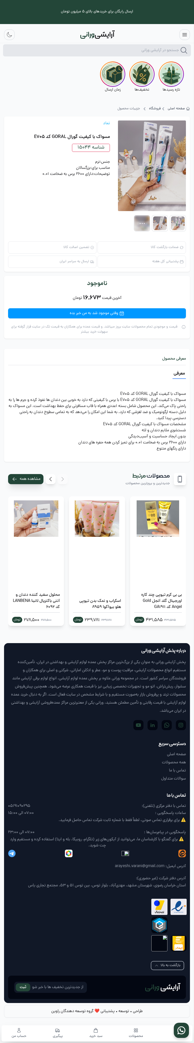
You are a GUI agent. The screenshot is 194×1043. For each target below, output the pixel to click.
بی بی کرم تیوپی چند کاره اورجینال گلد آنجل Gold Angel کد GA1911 (161, 601)
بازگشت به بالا (170, 965)
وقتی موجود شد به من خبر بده (94, 313)
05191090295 (19, 806)
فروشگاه (155, 108)
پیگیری (58, 1036)
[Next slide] (50, 479)
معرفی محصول (174, 359)
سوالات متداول (173, 779)
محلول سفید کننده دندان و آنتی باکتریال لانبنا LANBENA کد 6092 (36, 601)
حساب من (19, 1036)
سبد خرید (96, 1036)
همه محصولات (174, 763)
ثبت (23, 987)
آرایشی (162, 987)
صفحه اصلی (176, 108)
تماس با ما (177, 771)
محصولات (136, 1036)
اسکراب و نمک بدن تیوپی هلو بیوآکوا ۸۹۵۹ (100, 604)
